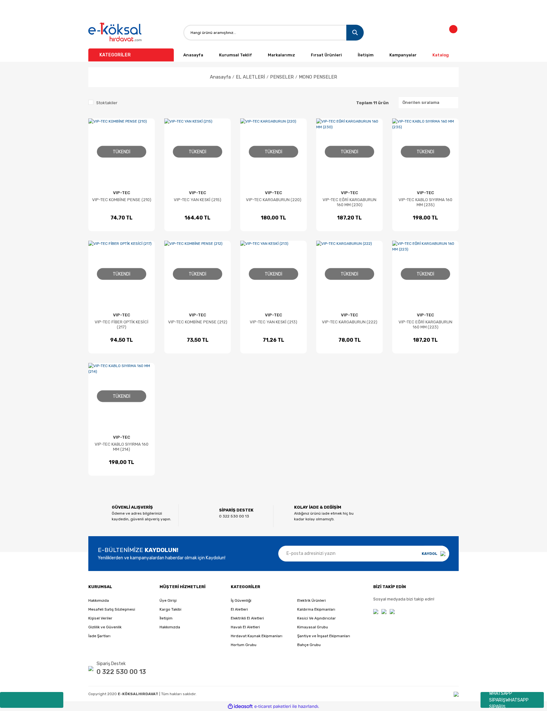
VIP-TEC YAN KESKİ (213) (273, 322)
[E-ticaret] (272, 706)
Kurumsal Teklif (235, 55)
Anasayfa (193, 55)
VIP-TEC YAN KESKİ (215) (197, 199)
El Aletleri (239, 609)
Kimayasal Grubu (312, 627)
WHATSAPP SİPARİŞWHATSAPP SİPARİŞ (509, 700)
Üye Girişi (168, 600)
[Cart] (457, 32)
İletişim (366, 55)
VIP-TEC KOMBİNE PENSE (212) (197, 322)
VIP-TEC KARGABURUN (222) (349, 322)
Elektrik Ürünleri (311, 600)
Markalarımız (281, 55)
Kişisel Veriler (100, 618)
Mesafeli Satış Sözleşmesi (111, 609)
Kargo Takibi (170, 609)
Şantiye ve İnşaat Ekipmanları (323, 636)
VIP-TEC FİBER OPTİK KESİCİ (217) (121, 324)
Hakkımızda (98, 600)
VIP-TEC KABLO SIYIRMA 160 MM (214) (121, 447)
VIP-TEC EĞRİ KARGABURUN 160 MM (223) (425, 324)
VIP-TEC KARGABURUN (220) (273, 199)
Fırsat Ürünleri (326, 55)
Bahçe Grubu (309, 645)
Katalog (440, 55)
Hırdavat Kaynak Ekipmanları (256, 636)
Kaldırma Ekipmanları (316, 609)
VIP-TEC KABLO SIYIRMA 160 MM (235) (425, 202)
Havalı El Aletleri (245, 627)
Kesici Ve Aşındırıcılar (316, 618)
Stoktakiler (106, 102)
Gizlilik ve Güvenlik (105, 627)
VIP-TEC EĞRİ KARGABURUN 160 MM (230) (349, 202)
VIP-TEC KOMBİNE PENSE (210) (121, 199)
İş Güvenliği (241, 600)
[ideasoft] (240, 706)
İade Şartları (99, 636)
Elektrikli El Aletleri (247, 618)
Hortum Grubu (243, 645)
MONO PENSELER (318, 77)
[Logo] (115, 32)
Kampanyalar (403, 55)
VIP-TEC (121, 192)
